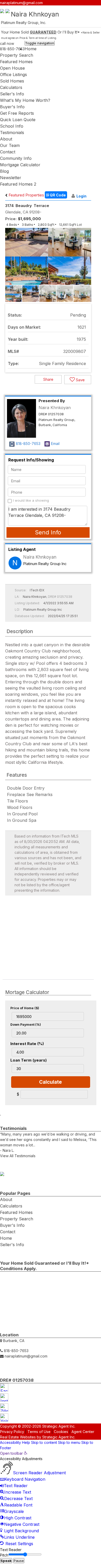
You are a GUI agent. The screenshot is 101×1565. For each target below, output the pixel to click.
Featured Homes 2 (18, 184)
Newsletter (10, 177)
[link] (13, 1453)
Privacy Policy (12, 1431)
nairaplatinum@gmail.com (21, 3)
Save (80, 379)
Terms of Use (39, 1431)
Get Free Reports (17, 113)
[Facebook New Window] (84, 8)
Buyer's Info (12, 106)
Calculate (50, 1082)
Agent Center (82, 1431)
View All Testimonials (17, 1156)
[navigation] (50, 1499)
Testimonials (12, 132)
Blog (4, 171)
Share (48, 379)
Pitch (4, 1555)
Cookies (61, 1431)
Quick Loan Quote (17, 119)
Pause (19, 1561)
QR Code (57, 195)
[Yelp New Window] (98, 8)
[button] (86, 260)
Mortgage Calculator (20, 164)
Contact (7, 151)
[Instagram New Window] (89, 8)
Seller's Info (12, 93)
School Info (11, 126)
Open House (12, 68)
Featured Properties (26, 195)
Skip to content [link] (44, 1442)
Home (31, 48)
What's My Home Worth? (25, 100)
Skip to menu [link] (69, 1442)
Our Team (10, 145)
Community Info (16, 158)
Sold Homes (12, 81)
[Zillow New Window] (93, 8)
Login (81, 196)
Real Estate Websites (18, 1437)
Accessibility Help (15, 1442)
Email (55, 443)
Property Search (16, 55)
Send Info (48, 532)
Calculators (11, 87)
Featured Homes (16, 61)
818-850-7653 (12, 49)
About (6, 139)
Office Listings (13, 74)
